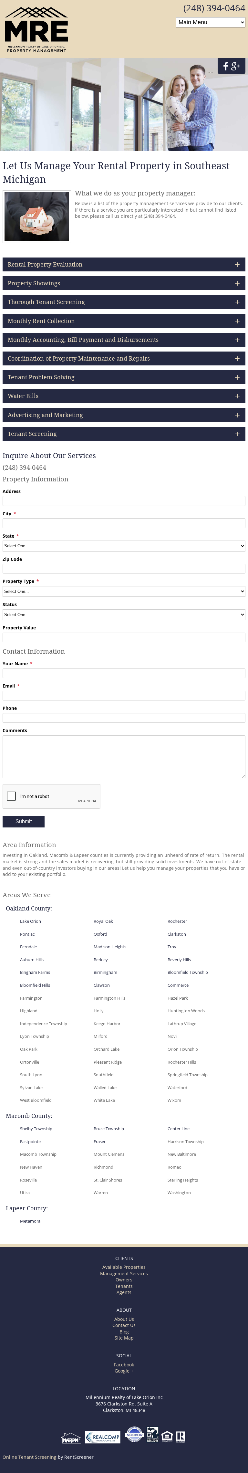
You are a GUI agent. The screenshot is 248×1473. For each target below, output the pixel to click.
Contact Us (124, 1325)
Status (10, 604)
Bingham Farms (35, 972)
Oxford (100, 934)
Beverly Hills (179, 960)
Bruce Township (109, 1128)
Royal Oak (103, 921)
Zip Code (12, 559)
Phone (10, 708)
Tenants (124, 1286)
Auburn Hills (32, 960)
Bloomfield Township (188, 972)
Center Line (179, 1128)
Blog (124, 1332)
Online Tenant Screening (30, 1457)
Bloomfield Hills (35, 985)
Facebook (124, 1365)
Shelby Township (36, 1128)
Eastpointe (30, 1141)
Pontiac (27, 934)
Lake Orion (30, 921)
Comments (15, 730)
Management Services (124, 1273)
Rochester (177, 921)
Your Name (15, 663)
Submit (24, 821)
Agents (124, 1292)
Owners (124, 1280)
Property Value (19, 628)
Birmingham (105, 972)
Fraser (100, 1141)
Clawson (102, 985)
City (7, 513)
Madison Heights (110, 947)
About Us (124, 1319)
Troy (172, 947)
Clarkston (177, 934)
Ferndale (28, 947)
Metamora (30, 1221)
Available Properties (124, 1267)
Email (9, 686)
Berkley (101, 960)
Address (12, 491)
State (8, 536)
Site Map (124, 1338)
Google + (124, 1371)
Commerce (178, 985)
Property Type (18, 581)
